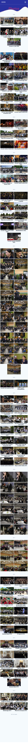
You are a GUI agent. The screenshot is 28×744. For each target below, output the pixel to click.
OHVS (3, 2)
